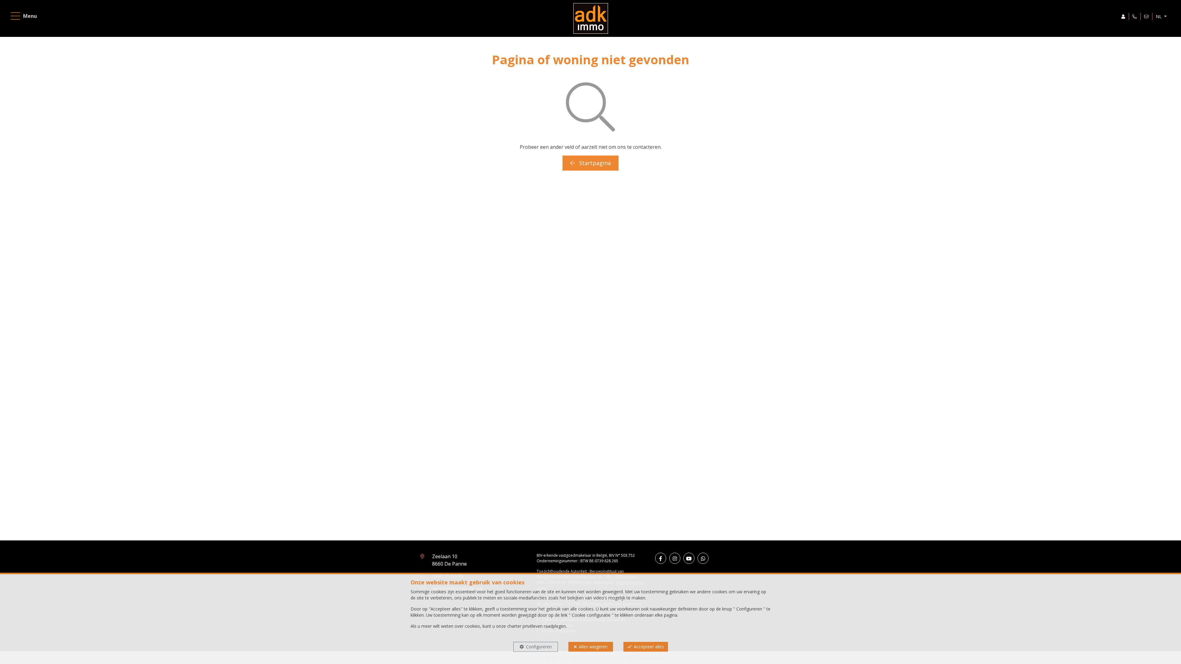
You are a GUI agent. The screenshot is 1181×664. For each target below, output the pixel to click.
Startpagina (594, 163)
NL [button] (1159, 16)
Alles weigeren (593, 647)
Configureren (539, 647)
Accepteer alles (649, 647)
